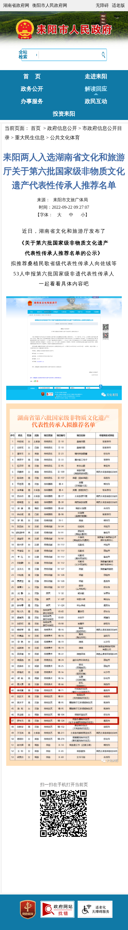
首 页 (32, 76)
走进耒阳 (96, 76)
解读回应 (96, 89)
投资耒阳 (64, 114)
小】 (85, 214)
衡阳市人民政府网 (49, 5)
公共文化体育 (65, 137)
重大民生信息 (30, 137)
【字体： (62, 214)
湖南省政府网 (16, 5)
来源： (62, 200)
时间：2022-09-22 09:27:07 (64, 207)
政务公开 (32, 89)
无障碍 (102, 5)
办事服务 (32, 101)
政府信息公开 (62, 128)
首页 (36, 128)
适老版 (118, 5)
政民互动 (96, 101)
